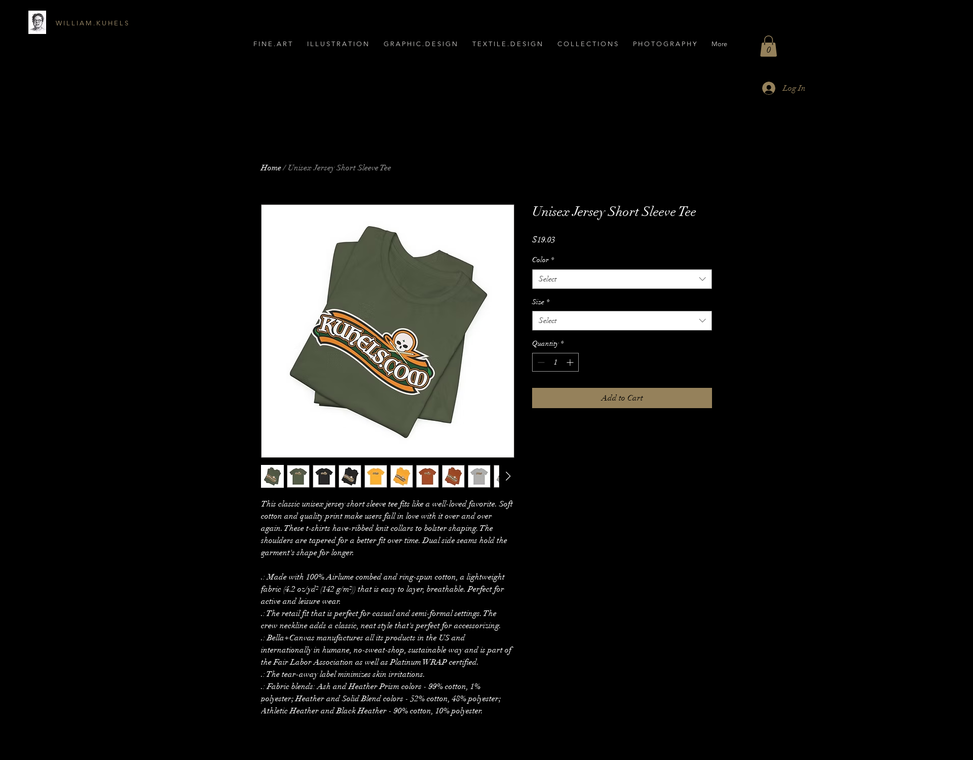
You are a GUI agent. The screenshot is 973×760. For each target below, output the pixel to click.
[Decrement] (540, 362)
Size (540, 302)
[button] (664, 44)
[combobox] (622, 279)
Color (543, 260)
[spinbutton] (555, 362)
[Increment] (571, 362)
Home (271, 168)
